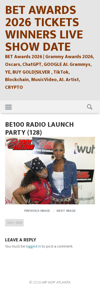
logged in (33, 246)
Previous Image (37, 210)
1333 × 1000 (14, 223)
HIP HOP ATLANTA (56, 282)
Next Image (66, 210)
